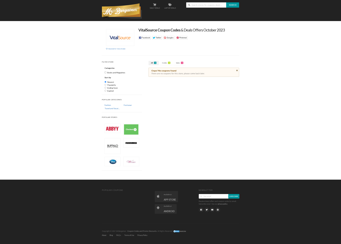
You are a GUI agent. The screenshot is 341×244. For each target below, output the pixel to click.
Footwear (128, 105)
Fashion (108, 105)
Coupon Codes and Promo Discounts (142, 231)
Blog (111, 235)
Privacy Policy (142, 235)
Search (233, 5)
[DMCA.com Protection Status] (179, 231)
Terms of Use (129, 235)
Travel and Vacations (112, 108)
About (104, 235)
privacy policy (222, 204)
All (153, 63)
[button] (144, 38)
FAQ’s (118, 235)
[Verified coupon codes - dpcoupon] (122, 11)
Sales (179, 63)
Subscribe (233, 196)
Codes (166, 63)
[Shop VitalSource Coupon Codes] (120, 37)
